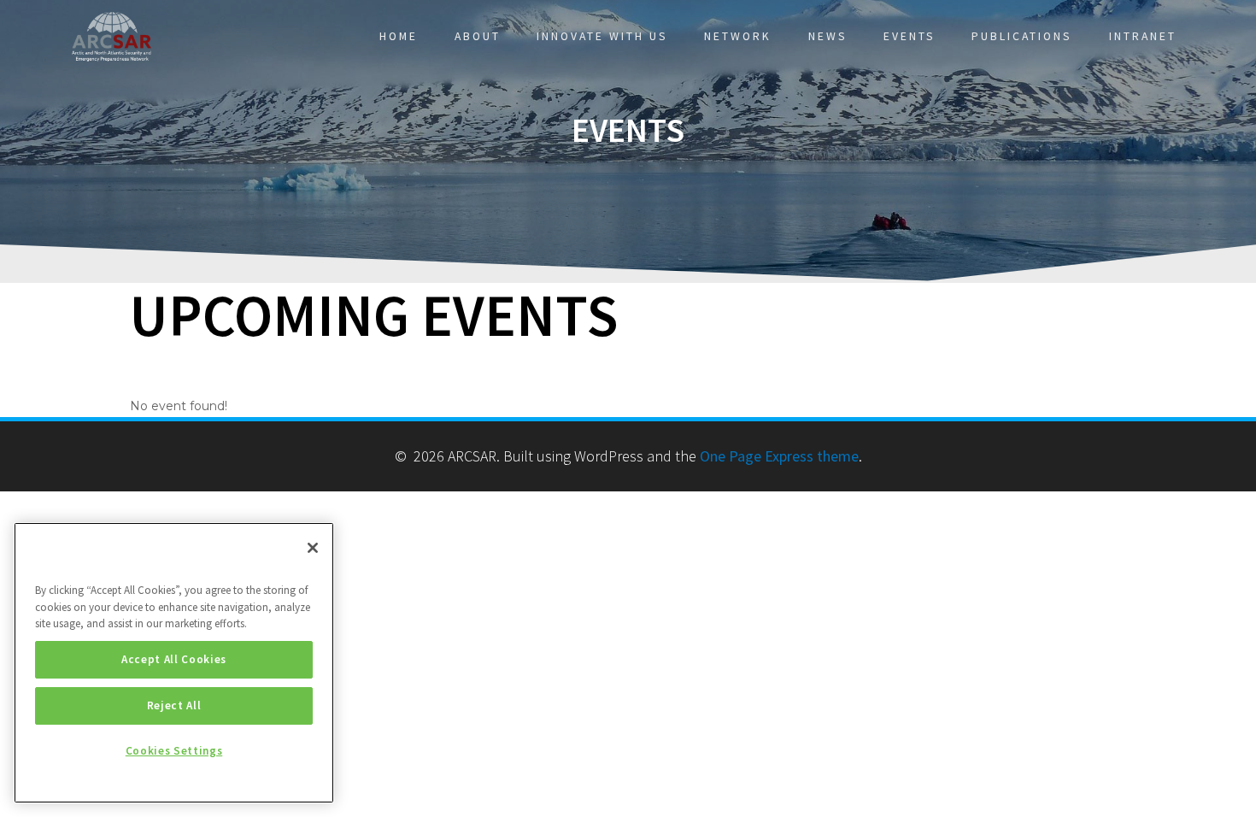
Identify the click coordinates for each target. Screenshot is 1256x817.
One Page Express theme (779, 456)
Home (398, 36)
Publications (1021, 36)
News (828, 36)
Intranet (1143, 36)
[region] (174, 662)
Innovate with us (602, 36)
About (478, 36)
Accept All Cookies (173, 659)
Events (909, 36)
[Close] (313, 548)
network (738, 36)
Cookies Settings (174, 751)
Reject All (174, 705)
